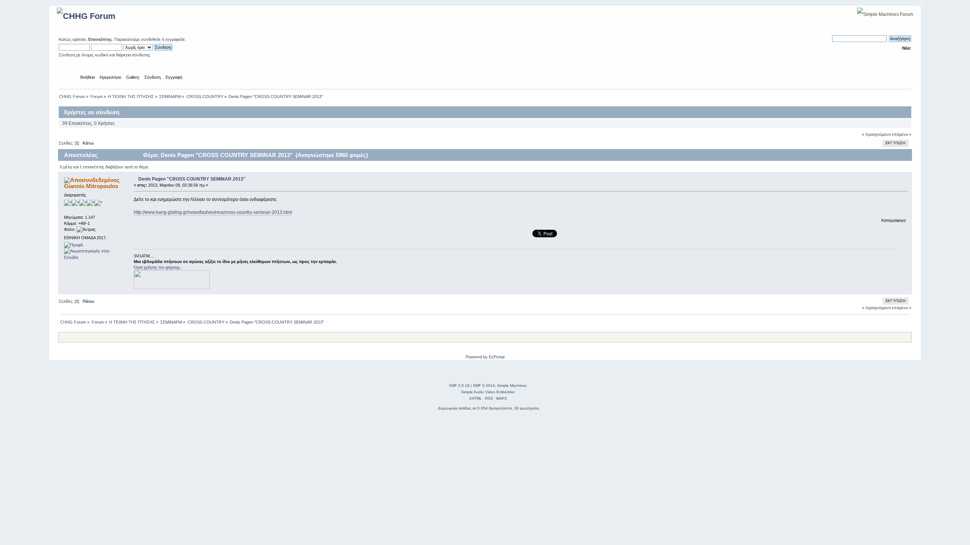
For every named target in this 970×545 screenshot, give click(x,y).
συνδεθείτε (151, 39)
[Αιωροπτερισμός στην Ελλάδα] (92, 257)
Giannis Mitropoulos (91, 186)
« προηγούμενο (876, 134)
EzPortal (496, 357)
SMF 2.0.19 (459, 385)
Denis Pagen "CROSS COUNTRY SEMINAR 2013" (192, 179)
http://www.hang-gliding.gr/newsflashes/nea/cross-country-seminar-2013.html (213, 212)
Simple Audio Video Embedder (488, 392)
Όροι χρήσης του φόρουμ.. (158, 267)
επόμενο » (901, 134)
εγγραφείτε (175, 39)
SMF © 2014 (484, 385)
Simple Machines (512, 385)
